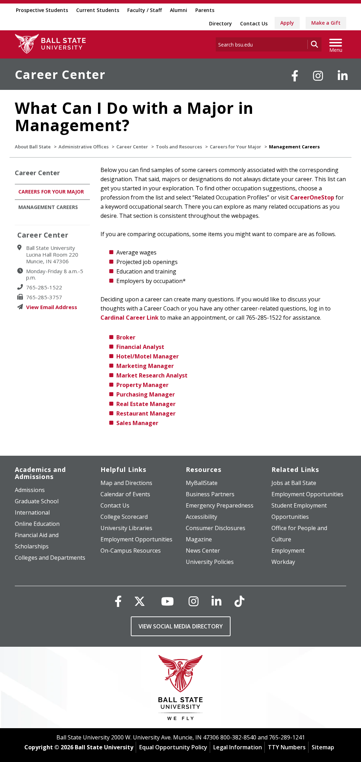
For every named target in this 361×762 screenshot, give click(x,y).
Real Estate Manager (146, 404)
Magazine (199, 539)
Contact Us (254, 23)
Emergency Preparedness (219, 505)
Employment (288, 550)
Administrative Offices (84, 146)
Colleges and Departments (50, 557)
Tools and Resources (179, 146)
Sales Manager (137, 423)
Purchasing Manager (145, 394)
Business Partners (210, 494)
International (32, 512)
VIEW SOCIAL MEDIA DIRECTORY (181, 626)
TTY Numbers (287, 747)
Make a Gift (326, 22)
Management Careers (48, 207)
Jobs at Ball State (293, 483)
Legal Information (237, 747)
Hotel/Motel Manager (147, 356)
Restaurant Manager (146, 413)
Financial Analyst (140, 347)
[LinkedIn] (342, 76)
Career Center (60, 74)
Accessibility (201, 517)
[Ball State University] (180, 689)
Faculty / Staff (144, 10)
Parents (204, 10)
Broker (125, 337)
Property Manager (142, 385)
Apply (287, 22)
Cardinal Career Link (129, 317)
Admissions (30, 490)
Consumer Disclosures (215, 528)
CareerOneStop (312, 197)
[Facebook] (295, 76)
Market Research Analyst (152, 375)
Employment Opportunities (136, 539)
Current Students (97, 10)
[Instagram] (318, 76)
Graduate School (37, 501)
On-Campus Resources (130, 550)
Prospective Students (42, 10)
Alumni (178, 10)
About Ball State (33, 146)
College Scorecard (124, 517)
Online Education (37, 524)
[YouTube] (167, 601)
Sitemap (323, 747)
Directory (220, 23)
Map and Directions (126, 483)
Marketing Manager (145, 366)
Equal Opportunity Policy (173, 747)
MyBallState (202, 483)
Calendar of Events (125, 494)
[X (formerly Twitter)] (139, 601)
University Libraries (126, 528)
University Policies (210, 562)
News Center (203, 550)
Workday (283, 562)
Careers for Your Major (235, 146)
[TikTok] (239, 601)
